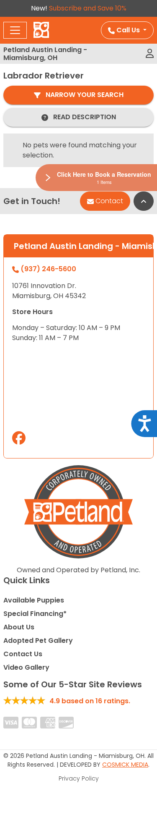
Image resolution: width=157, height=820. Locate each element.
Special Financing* (35, 613)
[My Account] (150, 54)
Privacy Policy (79, 778)
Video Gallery (26, 667)
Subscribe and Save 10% (87, 8)
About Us (18, 627)
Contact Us (22, 654)
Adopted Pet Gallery (38, 640)
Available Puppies (33, 600)
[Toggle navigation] (15, 30)
